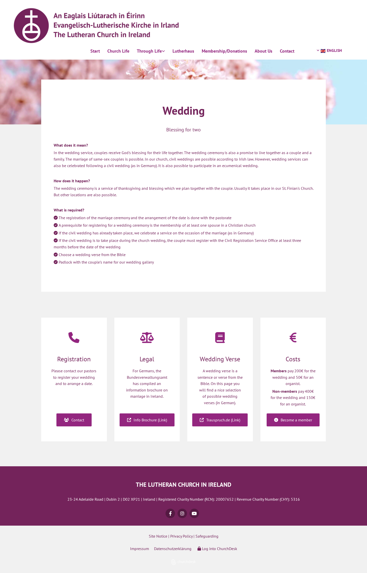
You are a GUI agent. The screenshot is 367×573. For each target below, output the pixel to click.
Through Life (149, 51)
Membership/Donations (224, 51)
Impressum (139, 548)
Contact (287, 51)
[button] (74, 419)
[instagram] (182, 513)
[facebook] (170, 513)
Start (95, 51)
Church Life (118, 51)
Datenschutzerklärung (172, 548)
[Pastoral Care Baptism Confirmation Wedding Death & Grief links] (164, 51)
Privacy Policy (181, 536)
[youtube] (194, 513)
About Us (263, 51)
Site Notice (158, 536)
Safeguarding (206, 536)
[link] (151, 51)
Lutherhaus (183, 51)
